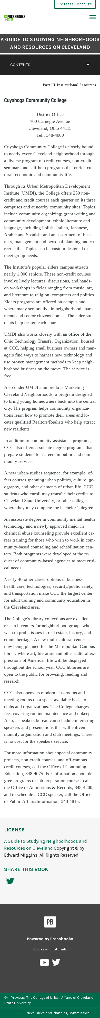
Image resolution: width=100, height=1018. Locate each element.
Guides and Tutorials (50, 949)
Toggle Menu (92, 17)
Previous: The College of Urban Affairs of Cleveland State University (48, 1000)
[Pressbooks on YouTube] (45, 963)
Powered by (50, 938)
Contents (20, 64)
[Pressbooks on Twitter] (56, 964)
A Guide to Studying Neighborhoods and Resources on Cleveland (50, 43)
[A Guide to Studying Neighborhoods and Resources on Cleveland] (15, 17)
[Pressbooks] (50, 923)
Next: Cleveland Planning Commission (58, 1013)
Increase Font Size (75, 4)
